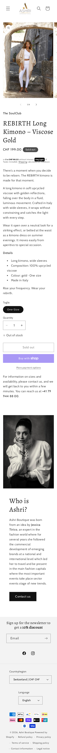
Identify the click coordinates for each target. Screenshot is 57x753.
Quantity (8, 317)
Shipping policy (41, 743)
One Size (15, 310)
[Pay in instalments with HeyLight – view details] (46, 159)
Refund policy (25, 737)
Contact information (22, 748)
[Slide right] (36, 104)
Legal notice (43, 748)
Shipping (23, 162)
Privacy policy (43, 737)
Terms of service (20, 743)
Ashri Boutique (26, 732)
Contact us (23, 596)
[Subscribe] (46, 638)
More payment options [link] (28, 367)
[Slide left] (20, 104)
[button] (8, 8)
